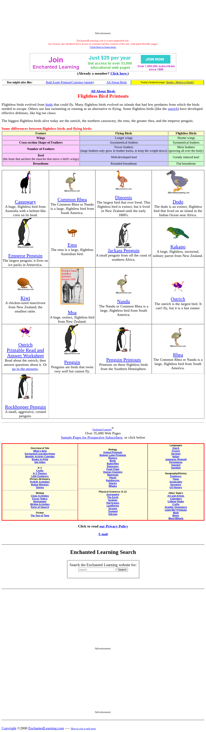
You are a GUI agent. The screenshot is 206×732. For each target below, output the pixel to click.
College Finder (176, 501)
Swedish (176, 467)
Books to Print (40, 459)
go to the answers (25, 369)
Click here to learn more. (103, 47)
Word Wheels (175, 518)
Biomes (112, 458)
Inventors (175, 484)
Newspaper (39, 501)
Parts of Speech (40, 507)
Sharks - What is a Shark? (180, 82)
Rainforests (112, 480)
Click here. (119, 73)
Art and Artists (175, 496)
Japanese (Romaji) (176, 459)
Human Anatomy (113, 472)
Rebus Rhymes (40, 484)
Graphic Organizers (176, 507)
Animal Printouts (112, 452)
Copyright (9, 728)
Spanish (175, 465)
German (175, 453)
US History (176, 487)
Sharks (113, 483)
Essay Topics (39, 498)
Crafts (39, 470)
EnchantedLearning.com (46, 728)
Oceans (112, 508)
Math (176, 512)
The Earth (112, 497)
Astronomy (112, 494)
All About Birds (116, 82)
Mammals (112, 474)
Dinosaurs (113, 466)
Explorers (175, 476)
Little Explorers (40, 476)
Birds (113, 460)
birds (49, 104)
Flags (176, 479)
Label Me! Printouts (176, 510)
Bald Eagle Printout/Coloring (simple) (70, 82)
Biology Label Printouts (113, 455)
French (176, 451)
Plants (112, 477)
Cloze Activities (40, 496)
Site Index (39, 462)
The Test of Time (40, 515)
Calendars (176, 498)
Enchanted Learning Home (40, 453)
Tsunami (113, 511)
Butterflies (113, 463)
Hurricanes (112, 503)
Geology (112, 500)
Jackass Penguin (123, 250)
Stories (40, 487)
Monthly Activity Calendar (40, 456)
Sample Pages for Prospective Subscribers (91, 437)
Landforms (113, 505)
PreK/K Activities (40, 482)
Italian (175, 456)
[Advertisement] (103, 17)
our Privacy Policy (113, 526)
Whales (113, 486)
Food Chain (112, 469)
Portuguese (175, 462)
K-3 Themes (40, 473)
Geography (176, 482)
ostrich (173, 109)
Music (175, 515)
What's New (40, 451)
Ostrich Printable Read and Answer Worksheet (25, 350)
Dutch (175, 448)
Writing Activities (40, 504)
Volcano (112, 514)
